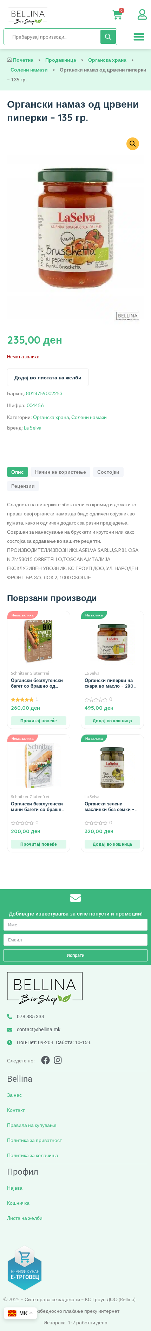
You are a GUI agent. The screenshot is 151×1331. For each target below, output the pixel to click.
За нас (14, 1095)
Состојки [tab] (108, 472)
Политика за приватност (34, 1140)
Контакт (16, 1110)
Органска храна (107, 60)
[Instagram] (58, 1060)
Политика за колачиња (32, 1155)
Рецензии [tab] (23, 486)
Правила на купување (32, 1125)
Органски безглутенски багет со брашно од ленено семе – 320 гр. (37, 683)
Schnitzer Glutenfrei (30, 673)
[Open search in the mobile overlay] (60, 37)
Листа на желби (24, 1218)
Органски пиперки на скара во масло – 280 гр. (109, 683)
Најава (14, 1188)
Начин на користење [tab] (60, 472)
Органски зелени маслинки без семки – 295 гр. (109, 806)
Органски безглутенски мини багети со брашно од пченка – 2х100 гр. (37, 806)
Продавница (60, 60)
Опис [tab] (17, 472)
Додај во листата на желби (47, 377)
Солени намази (29, 70)
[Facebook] (45, 1060)
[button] (139, 37)
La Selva (32, 428)
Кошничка (18, 1203)
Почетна (23, 60)
